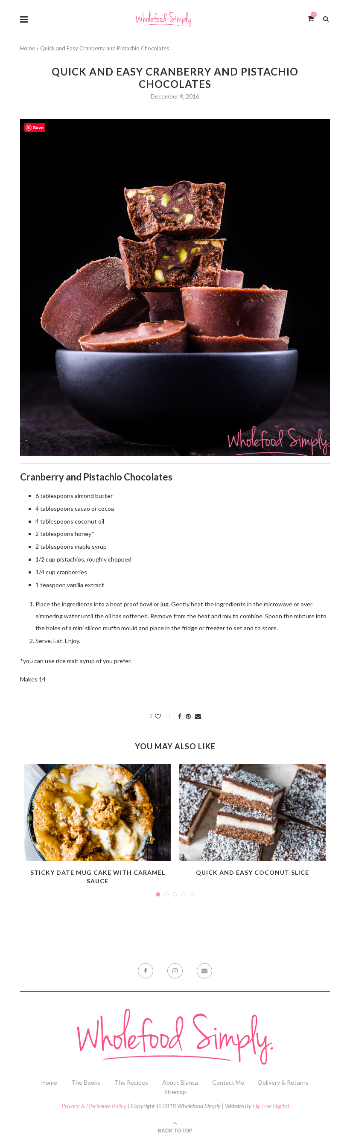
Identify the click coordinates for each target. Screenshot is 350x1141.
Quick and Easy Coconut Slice (252, 872)
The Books (85, 1082)
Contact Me (228, 1082)
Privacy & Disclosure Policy (93, 1105)
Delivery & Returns (283, 1082)
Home (27, 48)
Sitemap (175, 1091)
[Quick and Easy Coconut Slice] (252, 813)
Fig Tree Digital (271, 1105)
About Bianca (180, 1082)
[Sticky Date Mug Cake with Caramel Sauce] (97, 813)
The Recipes (131, 1082)
